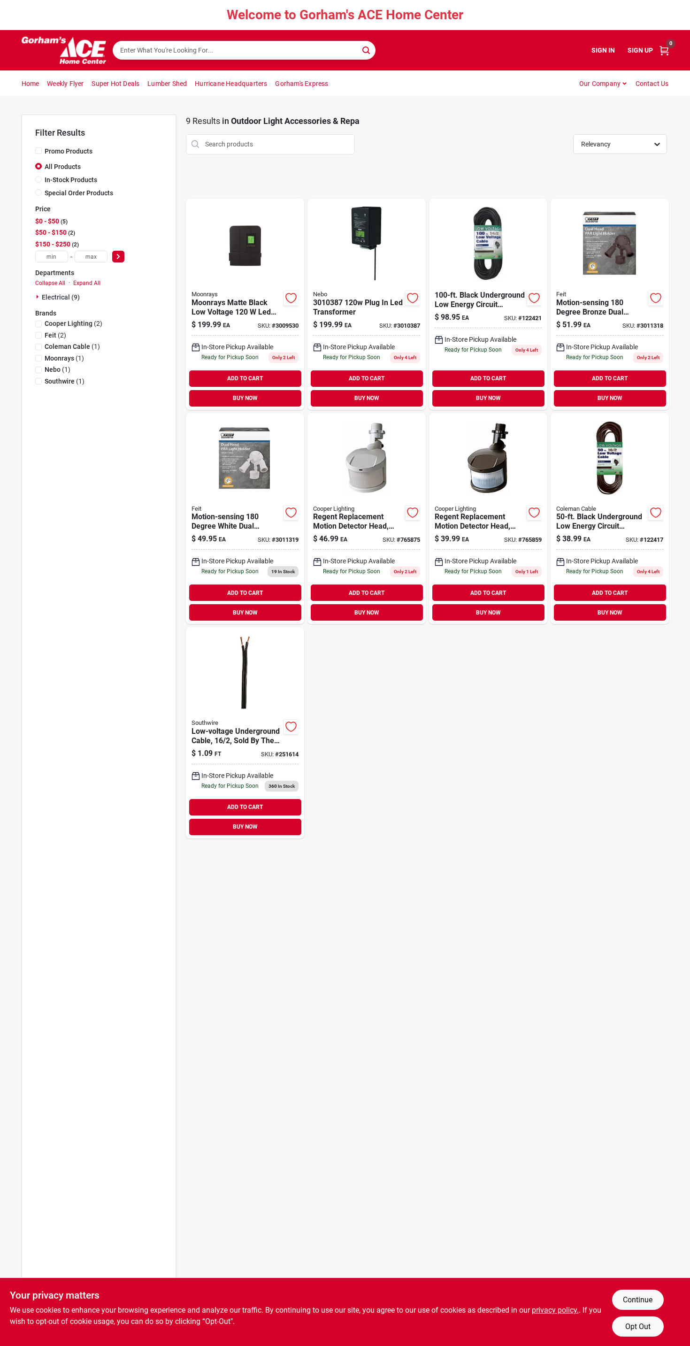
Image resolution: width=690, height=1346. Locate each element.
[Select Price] (118, 256)
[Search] (367, 49)
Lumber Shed (167, 83)
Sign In (603, 50)
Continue (637, 1299)
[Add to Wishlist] (291, 298)
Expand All (86, 283)
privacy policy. (555, 1310)
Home (30, 83)
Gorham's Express (301, 83)
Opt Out (638, 1326)
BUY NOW (245, 398)
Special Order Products (79, 193)
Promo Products (68, 151)
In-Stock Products (71, 179)
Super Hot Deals (115, 83)
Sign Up (640, 50)
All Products (63, 166)
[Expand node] (38, 297)
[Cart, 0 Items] (664, 50)
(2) (73, 323)
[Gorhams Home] (64, 50)
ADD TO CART (245, 378)
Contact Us (652, 83)
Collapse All (50, 283)
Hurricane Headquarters (231, 83)
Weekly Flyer (65, 83)
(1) (72, 346)
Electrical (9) (61, 297)
